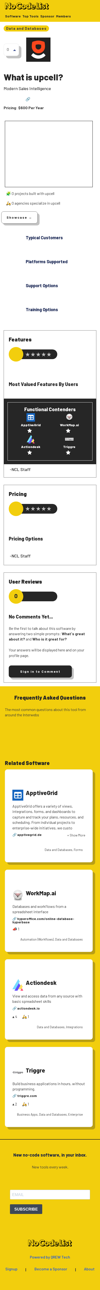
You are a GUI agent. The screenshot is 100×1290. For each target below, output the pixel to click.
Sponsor (47, 16)
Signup (11, 1269)
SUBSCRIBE (26, 1209)
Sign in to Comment (40, 671)
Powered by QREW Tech (50, 1257)
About (89, 1269)
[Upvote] (14, 50)
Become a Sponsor (50, 1269)
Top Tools (30, 16)
